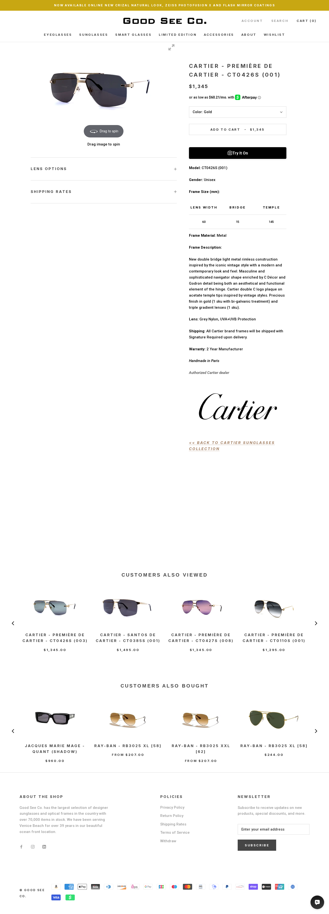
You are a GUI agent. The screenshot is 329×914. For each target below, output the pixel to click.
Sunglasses (93, 34)
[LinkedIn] (44, 846)
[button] (13, 623)
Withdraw (168, 841)
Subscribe (257, 845)
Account (252, 21)
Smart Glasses (133, 34)
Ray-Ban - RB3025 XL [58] (128, 745)
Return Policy (171, 816)
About (248, 34)
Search (280, 21)
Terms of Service (175, 832)
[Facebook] (21, 846)
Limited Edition (178, 34)
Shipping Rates (51, 191)
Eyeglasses (58, 34)
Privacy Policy (172, 807)
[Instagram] (33, 846)
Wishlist (274, 34)
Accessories (219, 34)
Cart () (307, 21)
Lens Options (49, 168)
